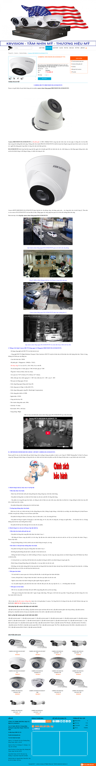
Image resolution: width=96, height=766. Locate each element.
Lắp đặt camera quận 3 (42, 618)
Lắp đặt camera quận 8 (33, 620)
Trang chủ (10, 53)
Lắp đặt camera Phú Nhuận (62, 623)
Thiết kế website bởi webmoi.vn (60, 764)
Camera (16, 53)
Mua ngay (44, 78)
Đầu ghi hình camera (76, 69)
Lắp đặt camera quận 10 (62, 620)
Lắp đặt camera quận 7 (19, 620)
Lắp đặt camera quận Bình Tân (32, 625)
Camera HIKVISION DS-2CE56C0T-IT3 (38, 53)
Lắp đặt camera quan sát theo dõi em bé (41, 609)
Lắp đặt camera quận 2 (28, 618)
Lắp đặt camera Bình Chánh (19, 627)
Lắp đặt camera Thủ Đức (78, 623)
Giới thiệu (42, 48)
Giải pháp (55, 48)
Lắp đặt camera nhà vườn (37, 612)
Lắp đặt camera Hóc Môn (67, 625)
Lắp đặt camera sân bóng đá (53, 612)
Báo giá (71, 48)
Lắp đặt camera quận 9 (47, 620)
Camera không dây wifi (77, 64)
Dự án (61, 48)
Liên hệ (82, 48)
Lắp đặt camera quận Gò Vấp (29, 623)
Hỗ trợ (77, 48)
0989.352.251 (41, 726)
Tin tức (66, 48)
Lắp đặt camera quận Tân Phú (50, 625)
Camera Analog (22, 53)
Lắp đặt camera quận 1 (14, 618)
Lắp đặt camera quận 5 (71, 618)
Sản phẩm (49, 48)
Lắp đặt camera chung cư (22, 612)
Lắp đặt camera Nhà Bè (34, 627)
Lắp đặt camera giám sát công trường (63, 609)
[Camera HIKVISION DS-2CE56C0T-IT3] (22, 76)
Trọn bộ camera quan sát (77, 61)
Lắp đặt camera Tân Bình (16, 625)
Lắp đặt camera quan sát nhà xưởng (18, 609)
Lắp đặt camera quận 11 (77, 620)
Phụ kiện (74, 72)
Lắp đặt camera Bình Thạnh (46, 623)
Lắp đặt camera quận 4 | (57, 618)
